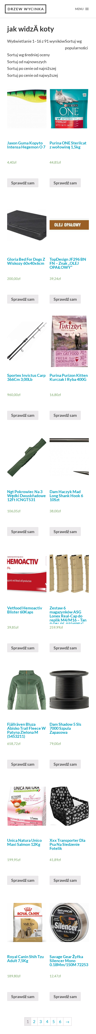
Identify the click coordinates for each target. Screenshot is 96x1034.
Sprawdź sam (22, 182)
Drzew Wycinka (26, 9)
